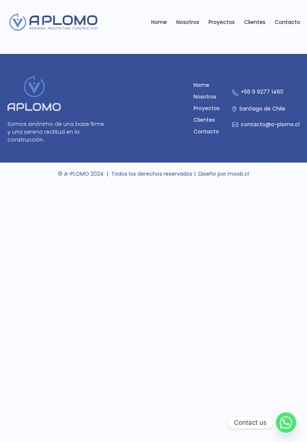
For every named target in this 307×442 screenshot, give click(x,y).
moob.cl (238, 174)
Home (159, 22)
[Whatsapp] (286, 422)
